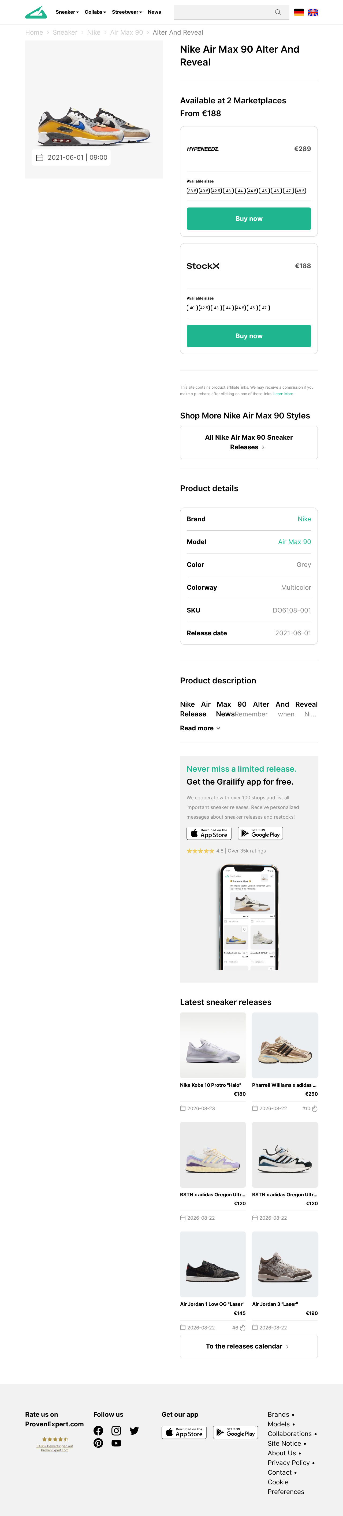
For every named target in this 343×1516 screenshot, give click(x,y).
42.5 (216, 191)
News (154, 12)
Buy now (249, 219)
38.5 (192, 191)
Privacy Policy (289, 1463)
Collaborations (290, 1434)
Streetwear (125, 12)
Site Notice (284, 1443)
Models (279, 1424)
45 (264, 191)
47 (288, 191)
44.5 (252, 191)
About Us (282, 1453)
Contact (280, 1472)
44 (240, 191)
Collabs (93, 12)
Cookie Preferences (286, 1487)
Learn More (283, 393)
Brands (278, 1414)
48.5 (300, 191)
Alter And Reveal (178, 32)
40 (192, 308)
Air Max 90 (126, 32)
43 (228, 191)
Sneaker (65, 12)
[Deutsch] (299, 12)
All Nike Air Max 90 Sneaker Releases (249, 442)
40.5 (204, 191)
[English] (313, 12)
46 (276, 191)
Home (34, 32)
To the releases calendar (244, 1346)
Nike (93, 32)
